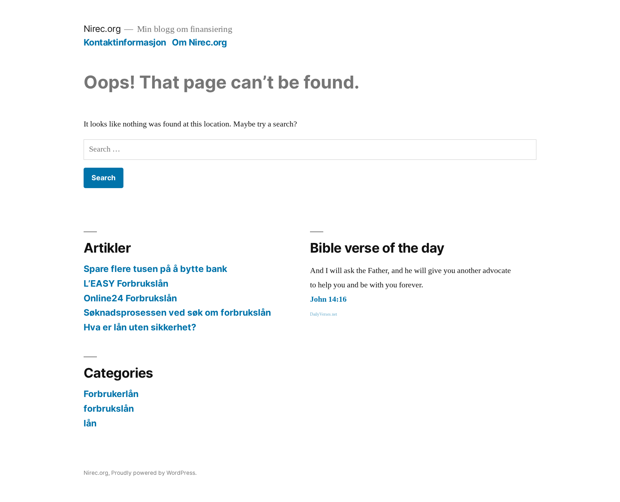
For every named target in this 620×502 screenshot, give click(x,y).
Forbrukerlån (111, 393)
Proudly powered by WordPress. (154, 472)
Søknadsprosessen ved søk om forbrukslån (177, 312)
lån (90, 423)
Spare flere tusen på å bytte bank (155, 268)
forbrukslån (109, 408)
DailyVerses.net (323, 314)
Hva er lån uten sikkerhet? (140, 327)
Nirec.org (102, 28)
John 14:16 (328, 299)
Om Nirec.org (199, 42)
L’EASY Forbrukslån (126, 283)
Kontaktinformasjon (125, 42)
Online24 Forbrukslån (130, 298)
